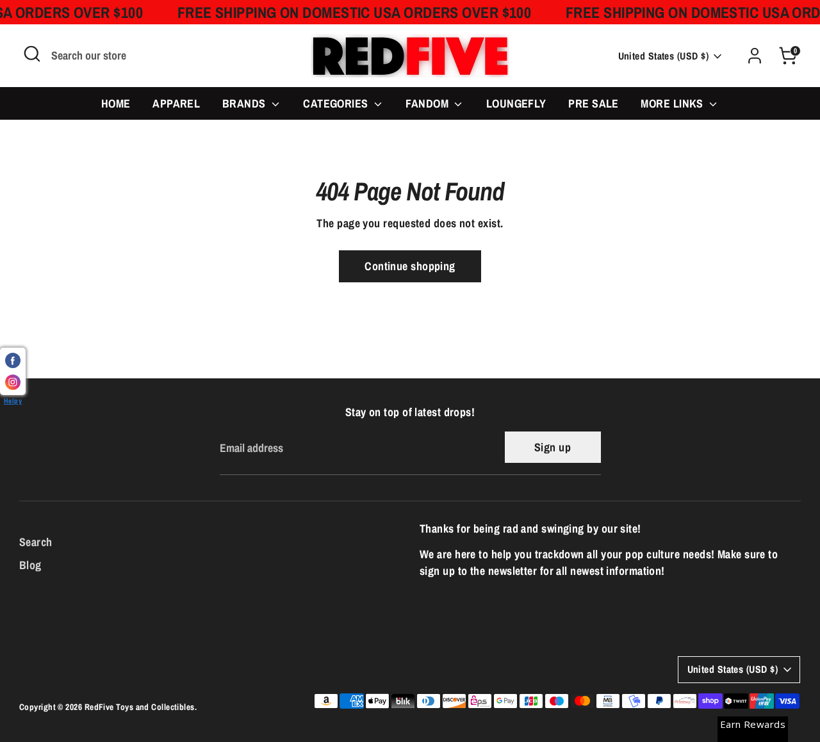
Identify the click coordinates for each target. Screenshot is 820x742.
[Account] (754, 56)
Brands (245, 103)
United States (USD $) (663, 56)
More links (673, 103)
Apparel (176, 103)
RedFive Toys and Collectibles (140, 707)
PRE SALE (593, 103)
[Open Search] (32, 54)
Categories (337, 103)
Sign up (552, 447)
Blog (30, 565)
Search (36, 542)
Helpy (13, 400)
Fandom (428, 103)
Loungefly (516, 103)
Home (116, 103)
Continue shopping (410, 266)
